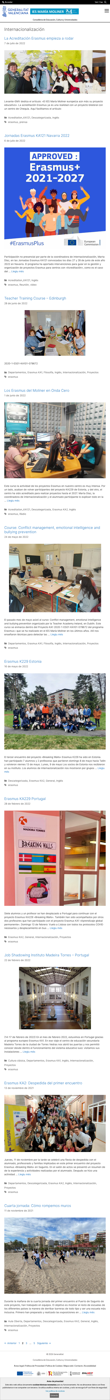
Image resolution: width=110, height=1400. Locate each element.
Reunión (24, 284)
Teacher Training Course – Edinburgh (35, 298)
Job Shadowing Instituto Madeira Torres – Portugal (46, 955)
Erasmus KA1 (35, 372)
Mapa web (68, 1366)
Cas (101, 2)
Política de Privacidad (34, 1366)
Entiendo (54, 1395)
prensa (23, 122)
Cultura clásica (16, 1060)
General (50, 780)
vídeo (33, 284)
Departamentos (17, 372)
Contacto (78, 1366)
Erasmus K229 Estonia (23, 661)
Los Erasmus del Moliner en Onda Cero (36, 390)
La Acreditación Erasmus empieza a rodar (39, 38)
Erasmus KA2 (60, 509)
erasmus (13, 122)
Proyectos (93, 372)
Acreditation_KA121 (19, 117)
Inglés (55, 117)
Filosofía (48, 372)
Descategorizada (41, 117)
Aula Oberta (15, 1321)
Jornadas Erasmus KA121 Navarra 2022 (36, 135)
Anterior (10, 1343)
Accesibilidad (90, 1366)
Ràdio (22, 514)
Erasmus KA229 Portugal (25, 799)
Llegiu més (17, 271)
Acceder (9, 2)
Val (96, 2)
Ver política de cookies (55, 1391)
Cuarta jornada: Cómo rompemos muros (37, 1205)
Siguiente (44, 1343)
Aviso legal (19, 1366)
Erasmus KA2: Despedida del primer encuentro (43, 1083)
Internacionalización (74, 372)
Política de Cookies (54, 1366)
